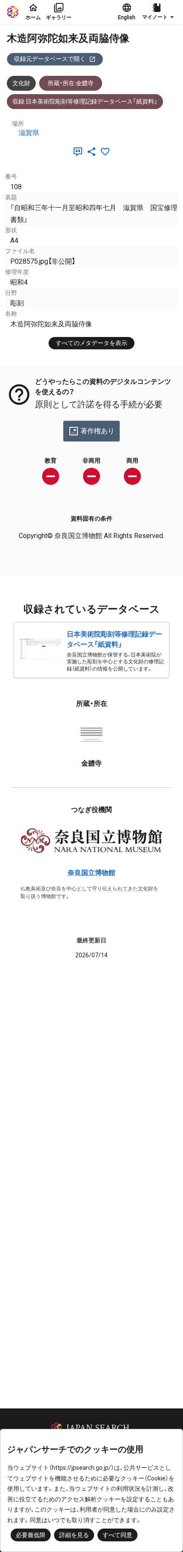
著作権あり (97, 431)
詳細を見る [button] (74, 1535)
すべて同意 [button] (117, 1535)
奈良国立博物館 (91, 873)
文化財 (21, 83)
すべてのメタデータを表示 (91, 343)
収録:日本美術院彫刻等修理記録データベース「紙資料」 (84, 101)
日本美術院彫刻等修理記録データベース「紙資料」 (114, 639)
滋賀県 (29, 133)
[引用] (79, 151)
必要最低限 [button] (31, 1535)
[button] (159, 12)
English (126, 17)
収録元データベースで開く (50, 58)
